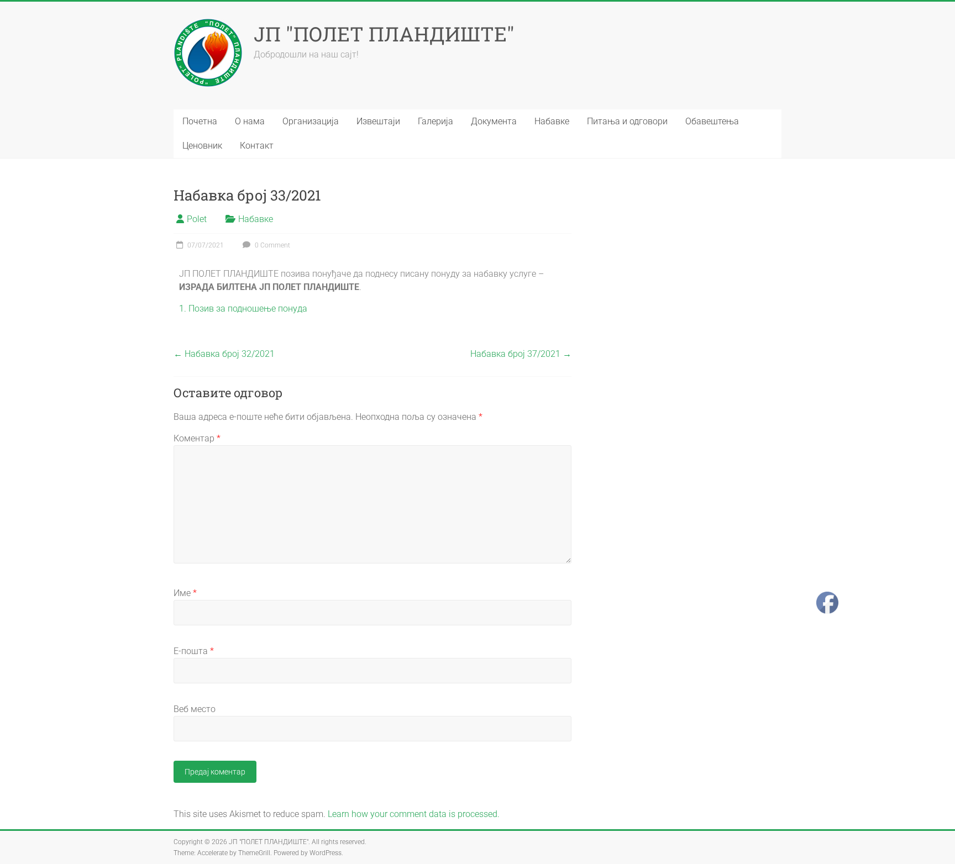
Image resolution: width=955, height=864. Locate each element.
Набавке (551, 121)
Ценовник (202, 145)
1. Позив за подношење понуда (243, 308)
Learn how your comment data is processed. (414, 814)
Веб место (195, 709)
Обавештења (712, 121)
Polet (197, 219)
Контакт (257, 145)
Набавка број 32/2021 (224, 354)
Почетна (199, 121)
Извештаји (378, 121)
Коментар (197, 438)
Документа (494, 121)
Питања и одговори (627, 121)
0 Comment (271, 245)
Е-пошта (194, 651)
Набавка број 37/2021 (520, 354)
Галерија (435, 121)
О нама (250, 121)
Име (185, 593)
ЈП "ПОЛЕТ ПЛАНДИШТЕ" (384, 33)
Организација (310, 121)
